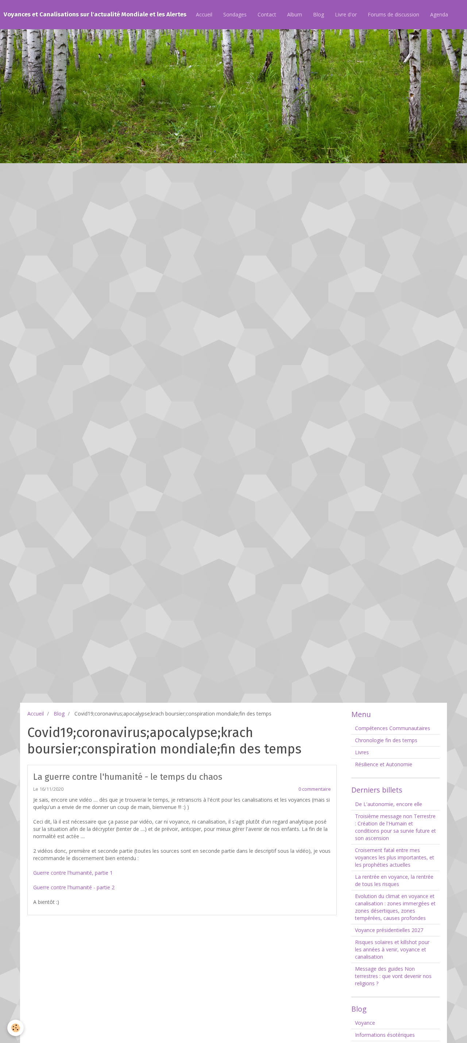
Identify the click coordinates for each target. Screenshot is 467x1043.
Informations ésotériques (385, 1034)
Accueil (204, 14)
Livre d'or (346, 14)
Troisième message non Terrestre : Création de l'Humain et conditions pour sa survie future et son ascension (395, 827)
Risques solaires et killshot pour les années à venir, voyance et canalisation (392, 949)
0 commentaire (314, 789)
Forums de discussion (393, 14)
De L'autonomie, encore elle (388, 804)
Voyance (365, 1022)
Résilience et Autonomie (383, 764)
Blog (318, 14)
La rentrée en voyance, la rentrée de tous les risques (394, 880)
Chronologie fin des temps (386, 740)
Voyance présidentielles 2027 (389, 930)
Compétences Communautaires (392, 728)
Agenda (439, 14)
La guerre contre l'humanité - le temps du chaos (127, 777)
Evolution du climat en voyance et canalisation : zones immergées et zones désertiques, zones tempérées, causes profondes (395, 907)
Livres (362, 752)
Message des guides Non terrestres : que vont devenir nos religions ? (393, 976)
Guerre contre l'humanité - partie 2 (74, 887)
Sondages (235, 14)
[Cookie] (15, 1028)
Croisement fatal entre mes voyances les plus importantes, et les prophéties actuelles (394, 857)
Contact (267, 14)
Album (294, 14)
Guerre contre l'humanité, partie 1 (73, 872)
